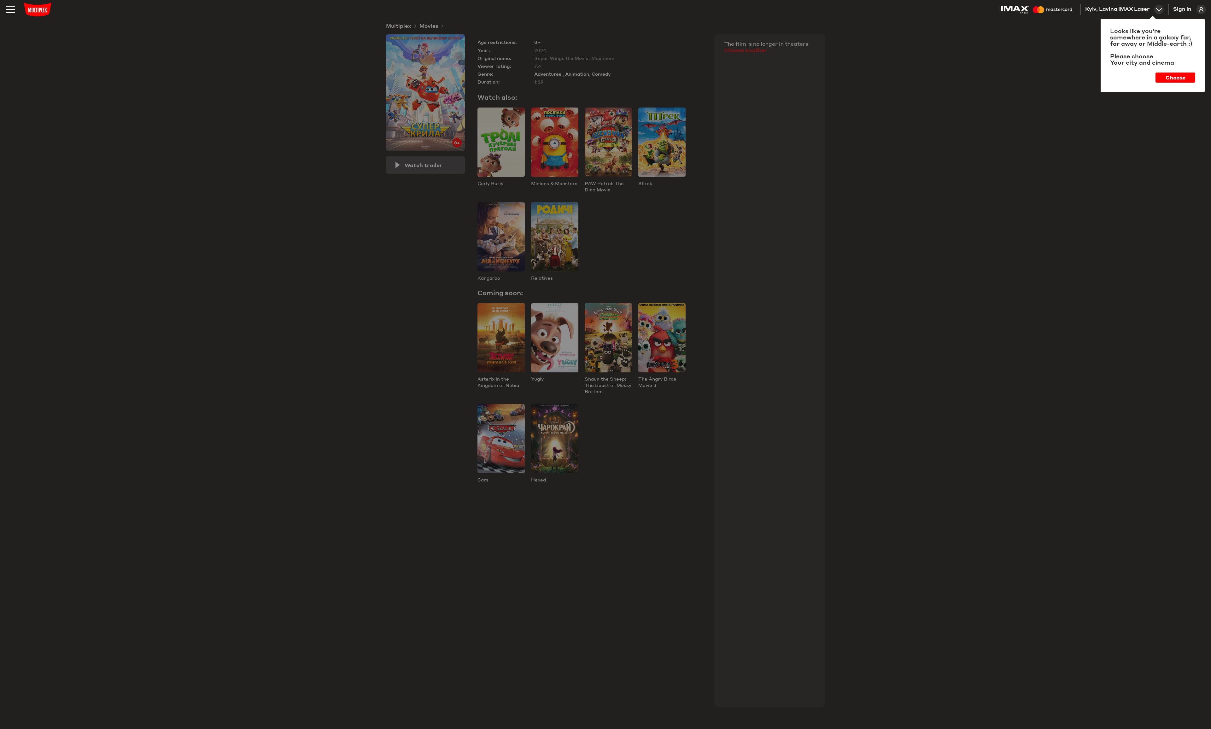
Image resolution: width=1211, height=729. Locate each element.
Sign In (1182, 9)
